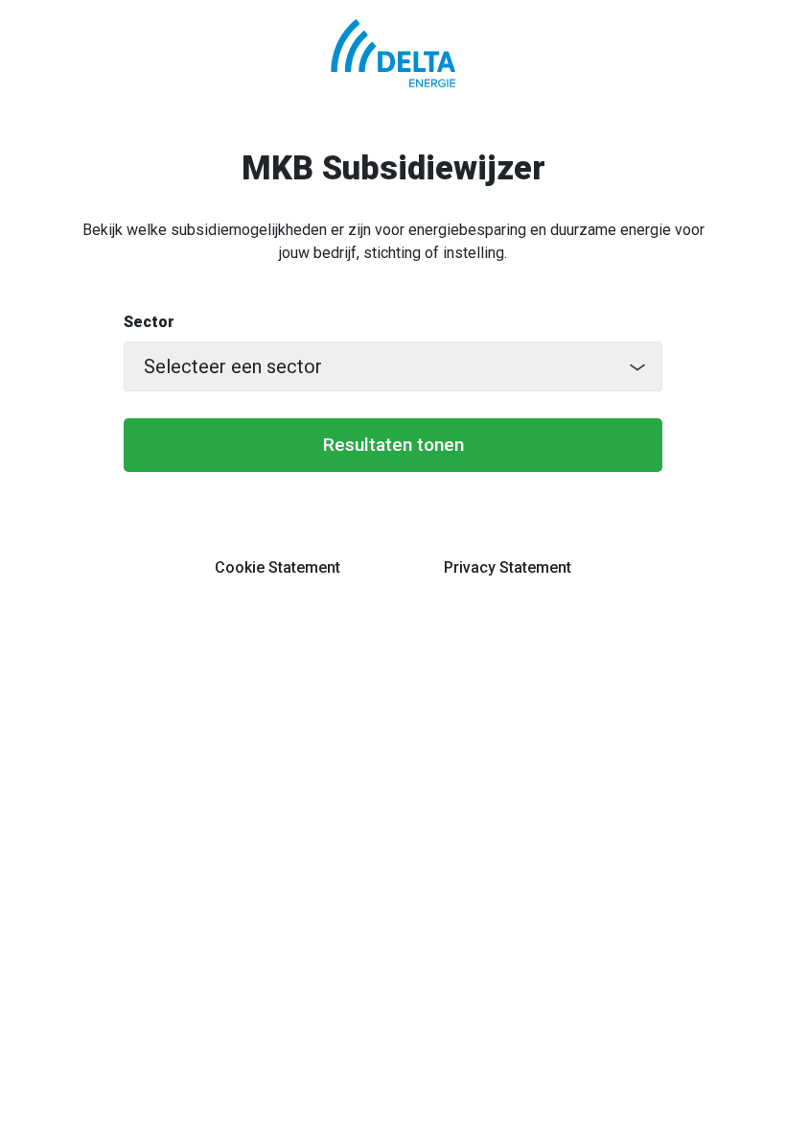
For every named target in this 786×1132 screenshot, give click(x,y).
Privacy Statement (507, 567)
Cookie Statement (277, 567)
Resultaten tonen (393, 445)
